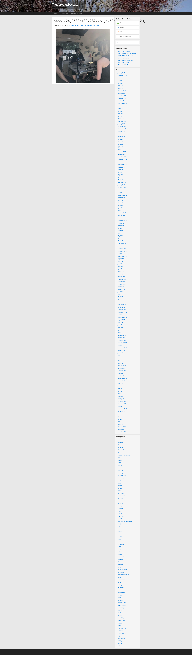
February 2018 (122, 213)
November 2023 (122, 75)
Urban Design (121, 633)
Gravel (119, 539)
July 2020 (120, 139)
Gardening (121, 536)
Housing (120, 554)
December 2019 (122, 157)
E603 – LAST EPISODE (124, 51)
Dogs (119, 511)
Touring (120, 615)
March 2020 (121, 149)
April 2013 (120, 360)
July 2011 (120, 414)
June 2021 (120, 111)
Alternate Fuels (122, 450)
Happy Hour (65, 13)
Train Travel (121, 620)
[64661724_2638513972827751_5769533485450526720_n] (83, 56)
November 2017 (122, 220)
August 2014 (121, 320)
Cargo (119, 480)
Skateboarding (122, 605)
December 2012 (122, 371)
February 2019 (122, 182)
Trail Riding (121, 618)
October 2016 (121, 253)
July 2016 (120, 261)
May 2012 (120, 388)
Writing (120, 646)
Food (119, 526)
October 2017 (121, 223)
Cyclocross (121, 503)
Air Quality (120, 445)
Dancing (120, 506)
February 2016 (122, 274)
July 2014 (120, 322)
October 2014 (121, 315)
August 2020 (121, 136)
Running (120, 595)
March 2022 (121, 88)
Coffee (119, 490)
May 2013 (120, 358)
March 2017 (121, 241)
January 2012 (121, 399)
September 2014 (122, 317)
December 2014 (122, 309)
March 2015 (121, 302)
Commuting (121, 498)
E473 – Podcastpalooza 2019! (76, 25)
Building (120, 468)
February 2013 (122, 365)
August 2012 (121, 381)
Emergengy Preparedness (125, 521)
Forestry (120, 529)
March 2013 (121, 363)
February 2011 (122, 427)
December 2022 (122, 78)
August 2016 (121, 259)
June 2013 (120, 355)
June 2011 (120, 416)
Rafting (120, 585)
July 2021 (120, 108)
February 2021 (122, 121)
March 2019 (121, 180)
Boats (119, 462)
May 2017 (120, 236)
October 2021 (121, 101)
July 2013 (120, 353)
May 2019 (120, 175)
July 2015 (120, 292)
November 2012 (122, 373)
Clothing (120, 485)
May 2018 (120, 205)
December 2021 (122, 96)
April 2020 (120, 147)
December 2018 (122, 187)
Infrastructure (122, 557)
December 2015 (122, 279)
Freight (120, 531)
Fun (119, 534)
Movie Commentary (123, 574)
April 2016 (120, 269)
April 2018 (120, 208)
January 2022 (121, 93)
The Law (120, 610)
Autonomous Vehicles (124, 455)
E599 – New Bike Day (123, 65)
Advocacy (120, 442)
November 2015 (122, 281)
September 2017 (122, 225)
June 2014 (120, 325)
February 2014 (122, 335)
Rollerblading (121, 592)
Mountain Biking (122, 569)
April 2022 (120, 85)
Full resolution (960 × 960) (92, 25)
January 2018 (121, 215)
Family (119, 524)
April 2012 (120, 391)
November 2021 (122, 98)
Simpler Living (122, 602)
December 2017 (122, 218)
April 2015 (120, 299)
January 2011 (121, 429)
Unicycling (120, 630)
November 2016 (122, 251)
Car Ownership (122, 475)
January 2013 (121, 368)
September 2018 (122, 195)
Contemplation (122, 501)
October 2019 (121, 162)
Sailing (119, 597)
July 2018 (120, 200)
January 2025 (121, 73)
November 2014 (122, 312)
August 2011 (121, 411)
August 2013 (121, 350)
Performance (121, 580)
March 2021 (121, 119)
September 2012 (122, 378)
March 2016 (121, 271)
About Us (56, 13)
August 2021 (121, 106)
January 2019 (121, 185)
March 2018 (121, 210)
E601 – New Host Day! (124, 58)
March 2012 (121, 393)
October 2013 (121, 345)
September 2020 (122, 134)
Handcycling (121, 544)
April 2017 (120, 238)
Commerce (121, 493)
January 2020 (121, 154)
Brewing (120, 465)
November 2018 (122, 190)
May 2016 (120, 266)
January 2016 (121, 276)
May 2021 (120, 113)
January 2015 (121, 307)
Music (119, 577)
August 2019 (121, 167)
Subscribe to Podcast (76, 13)
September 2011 (122, 409)
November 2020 (122, 129)
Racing (119, 582)
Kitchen (120, 562)
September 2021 (122, 103)
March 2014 (121, 332)
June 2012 (120, 386)
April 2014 (120, 330)
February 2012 (122, 396)
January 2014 (121, 337)
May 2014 (120, 327)
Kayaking (120, 559)
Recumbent (121, 587)
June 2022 (120, 83)
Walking (120, 641)
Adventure (120, 440)
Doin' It (120, 513)
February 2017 (122, 243)
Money (120, 567)
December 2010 (122, 432)
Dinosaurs (120, 508)
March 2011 (121, 424)
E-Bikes (120, 518)
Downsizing (121, 516)
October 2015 (121, 284)
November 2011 (122, 404)
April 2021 (120, 116)
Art (118, 452)
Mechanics (121, 564)
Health (119, 546)
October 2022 (121, 80)
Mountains (121, 572)
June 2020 (120, 141)
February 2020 (122, 152)
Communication (122, 496)
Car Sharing (121, 478)
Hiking (119, 549)
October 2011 (121, 406)
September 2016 (122, 256)
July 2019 (120, 169)
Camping (120, 473)
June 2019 (120, 172)
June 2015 (120, 294)
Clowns (120, 488)
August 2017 (121, 228)
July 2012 (120, 383)
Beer (119, 457)
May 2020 (120, 144)
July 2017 (120, 231)
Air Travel (120, 447)
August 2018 (121, 197)
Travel (119, 625)
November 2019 (122, 159)
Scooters (120, 600)
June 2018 (120, 203)
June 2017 (120, 233)
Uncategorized (122, 628)
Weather (120, 643)
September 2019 (122, 164)
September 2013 (122, 348)
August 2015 (121, 289)
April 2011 (120, 421)
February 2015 (122, 304)
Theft (119, 613)
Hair (119, 541)
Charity (120, 483)
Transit (120, 623)
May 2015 (120, 297)
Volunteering (121, 638)
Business (120, 470)
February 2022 (122, 91)
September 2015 (122, 287)
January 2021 (121, 124)
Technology (121, 608)
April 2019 (120, 177)
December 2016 (122, 248)
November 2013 (122, 343)
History (120, 552)
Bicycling (120, 460)
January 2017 (121, 246)
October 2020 (121, 131)
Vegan (119, 636)
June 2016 (120, 264)
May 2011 (120, 419)
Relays (119, 590)
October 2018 (121, 192)
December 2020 (122, 126)
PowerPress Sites (99, 652)
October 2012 (121, 376)
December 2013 (122, 340)
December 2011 (122, 401)
